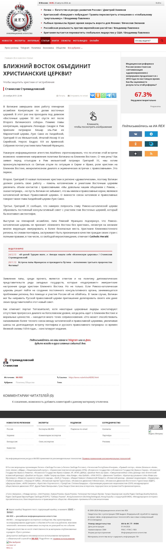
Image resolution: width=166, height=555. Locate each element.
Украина (10, 435)
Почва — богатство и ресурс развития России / (85, 9)
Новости (7, 40)
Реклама (106, 441)
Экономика (48, 47)
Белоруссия (12, 441)
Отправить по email (79, 95)
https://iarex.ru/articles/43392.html (84, 377)
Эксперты (19, 40)
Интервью (33, 40)
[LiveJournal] (151, 144)
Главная (8, 58)
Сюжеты (66, 40)
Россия (10, 429)
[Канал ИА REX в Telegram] (151, 134)
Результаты (155, 106)
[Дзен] (135, 153)
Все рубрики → (75, 47)
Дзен (87, 340)
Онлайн (94, 40)
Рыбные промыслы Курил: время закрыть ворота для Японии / (94, 23)
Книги (55, 40)
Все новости (19, 58)
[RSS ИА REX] (151, 153)
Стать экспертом (46, 441)
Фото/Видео (80, 40)
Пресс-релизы (11, 47)
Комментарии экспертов (50, 435)
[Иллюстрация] (94, 120)
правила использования (64, 538)
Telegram (25, 47)
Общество (61, 47)
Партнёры (107, 435)
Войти (158, 3)
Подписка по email (79, 429)
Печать (61, 95)
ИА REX (19, 377)
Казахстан (11, 448)
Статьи (45, 40)
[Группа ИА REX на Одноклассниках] (135, 144)
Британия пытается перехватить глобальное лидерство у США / (97, 32)
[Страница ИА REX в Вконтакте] (135, 134)
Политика (36, 47)
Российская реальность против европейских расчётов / (91, 27)
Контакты (106, 429)
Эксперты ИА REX (46, 429)
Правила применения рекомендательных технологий (106, 458)
